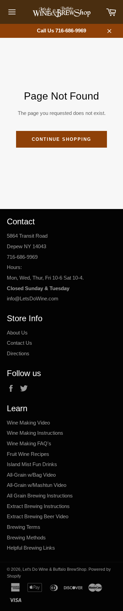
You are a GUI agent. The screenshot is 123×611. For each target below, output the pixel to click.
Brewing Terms (23, 527)
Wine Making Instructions (35, 433)
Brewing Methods (26, 537)
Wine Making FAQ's (29, 443)
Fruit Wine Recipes (28, 454)
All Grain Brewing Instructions (40, 495)
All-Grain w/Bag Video (31, 475)
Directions (18, 353)
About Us (17, 333)
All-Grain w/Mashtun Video (36, 485)
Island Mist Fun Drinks (32, 464)
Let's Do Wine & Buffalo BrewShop (54, 569)
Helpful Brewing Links (31, 548)
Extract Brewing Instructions (38, 506)
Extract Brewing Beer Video (37, 516)
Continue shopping (61, 139)
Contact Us (19, 343)
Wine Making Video (28, 423)
